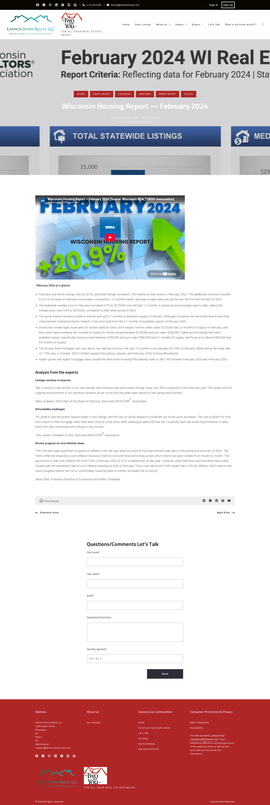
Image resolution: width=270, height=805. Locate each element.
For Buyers (124, 94)
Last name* (93, 574)
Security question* (97, 649)
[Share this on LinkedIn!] (216, 500)
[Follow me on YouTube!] (69, 5)
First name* (93, 552)
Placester (230, 801)
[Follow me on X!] (43, 5)
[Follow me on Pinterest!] (62, 5)
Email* (90, 596)
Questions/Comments (99, 617)
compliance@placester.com (204, 739)
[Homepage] (31, 24)
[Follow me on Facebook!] (37, 5)
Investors (145, 94)
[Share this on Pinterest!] (222, 500)
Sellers (188, 94)
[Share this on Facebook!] (204, 500)
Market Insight (167, 94)
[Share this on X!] (210, 500)
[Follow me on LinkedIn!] (56, 5)
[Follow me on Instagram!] (50, 5)
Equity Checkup (101, 94)
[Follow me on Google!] (75, 5)
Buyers (81, 94)
